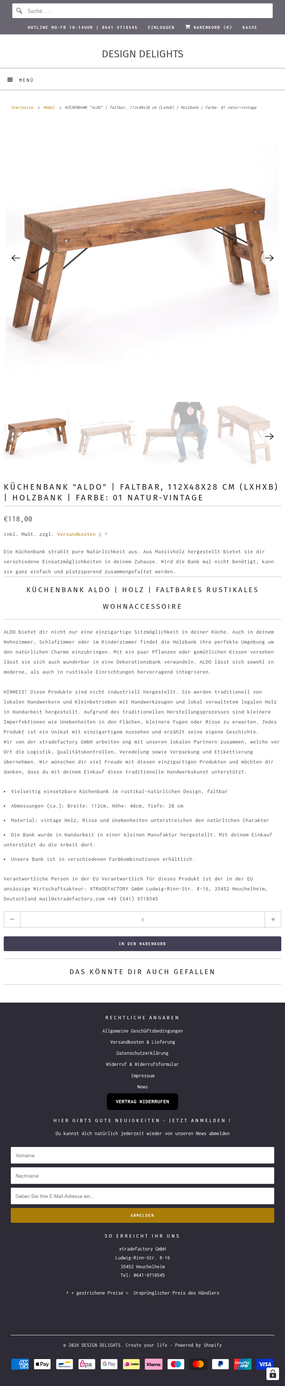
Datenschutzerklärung (142, 1053)
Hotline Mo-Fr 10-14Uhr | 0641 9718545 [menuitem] (83, 27)
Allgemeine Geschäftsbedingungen (142, 1031)
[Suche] (19, 10)
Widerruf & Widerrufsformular (142, 1064)
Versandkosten (76, 534)
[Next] (269, 258)
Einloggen (161, 27)
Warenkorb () (211, 27)
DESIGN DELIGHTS (101, 1345)
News (142, 1087)
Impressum (142, 1075)
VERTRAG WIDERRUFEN (142, 1101)
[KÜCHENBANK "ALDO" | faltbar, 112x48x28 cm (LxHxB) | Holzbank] (142, 258)
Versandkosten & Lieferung (142, 1042)
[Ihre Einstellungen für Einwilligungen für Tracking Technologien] (272, 1373)
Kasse (250, 27)
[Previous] (15, 258)
